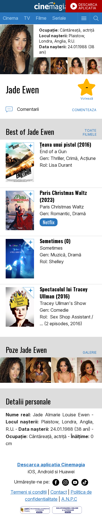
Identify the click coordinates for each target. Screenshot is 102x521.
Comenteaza (84, 110)
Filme (41, 18)
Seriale (59, 18)
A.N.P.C (69, 499)
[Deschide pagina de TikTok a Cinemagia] (84, 482)
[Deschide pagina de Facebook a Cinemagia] (55, 482)
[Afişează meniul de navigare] (84, 18)
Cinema (10, 18)
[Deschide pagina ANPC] (35, 509)
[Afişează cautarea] (96, 18)
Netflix (48, 222)
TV (27, 18)
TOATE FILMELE (89, 133)
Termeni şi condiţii (28, 492)
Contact (58, 492)
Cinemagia (51, 6)
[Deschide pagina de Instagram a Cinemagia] (65, 482)
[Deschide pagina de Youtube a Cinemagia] (75, 482)
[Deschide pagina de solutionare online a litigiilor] (67, 509)
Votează (86, 98)
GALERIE (89, 353)
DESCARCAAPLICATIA (87, 6)
